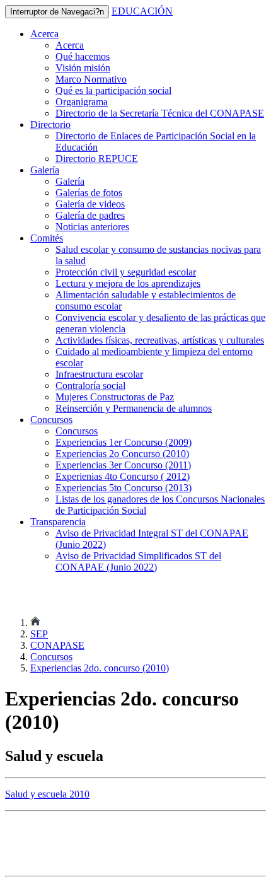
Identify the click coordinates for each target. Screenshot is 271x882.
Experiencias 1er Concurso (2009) (123, 442)
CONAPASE (57, 645)
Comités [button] (46, 238)
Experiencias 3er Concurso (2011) (123, 465)
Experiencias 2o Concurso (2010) (122, 453)
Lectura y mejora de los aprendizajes (127, 283)
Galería (69, 181)
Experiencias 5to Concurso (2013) (123, 487)
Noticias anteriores (92, 226)
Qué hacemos (82, 56)
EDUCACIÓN (142, 11)
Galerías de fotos (88, 192)
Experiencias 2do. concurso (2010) (99, 668)
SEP (39, 634)
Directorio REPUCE (96, 158)
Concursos (76, 431)
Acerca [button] (44, 33)
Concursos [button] (51, 419)
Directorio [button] (50, 124)
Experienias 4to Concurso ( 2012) (122, 476)
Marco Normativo (91, 79)
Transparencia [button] (58, 521)
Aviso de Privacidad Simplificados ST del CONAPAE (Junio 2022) (138, 561)
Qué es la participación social (113, 90)
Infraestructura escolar (99, 374)
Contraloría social (90, 385)
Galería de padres (90, 215)
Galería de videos (90, 204)
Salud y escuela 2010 (47, 794)
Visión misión (82, 67)
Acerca (69, 45)
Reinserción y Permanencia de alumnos (133, 408)
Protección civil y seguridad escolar (125, 272)
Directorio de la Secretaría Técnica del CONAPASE (159, 113)
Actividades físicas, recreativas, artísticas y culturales (159, 340)
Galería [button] (44, 170)
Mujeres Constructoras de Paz (114, 397)
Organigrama (81, 101)
